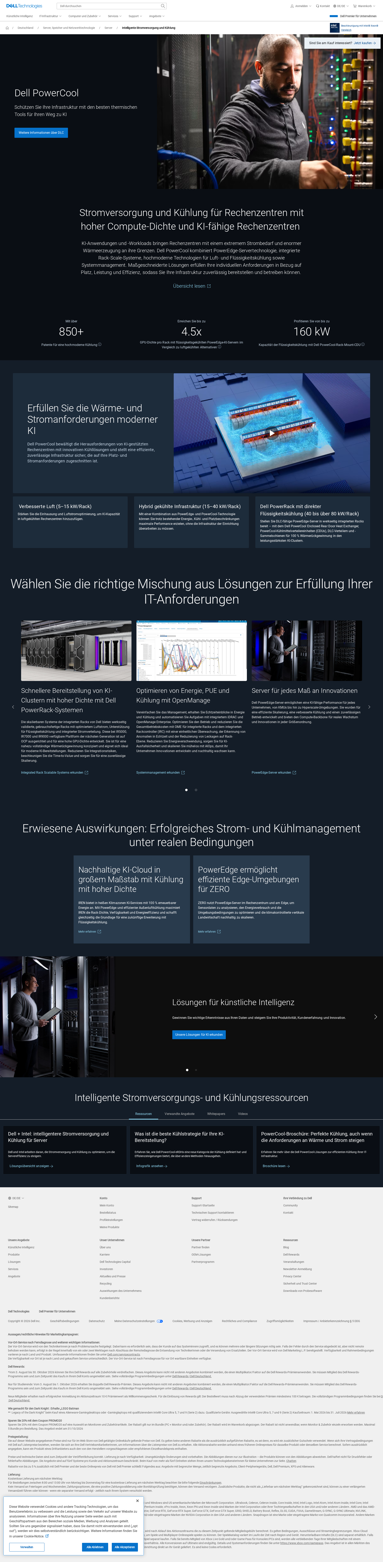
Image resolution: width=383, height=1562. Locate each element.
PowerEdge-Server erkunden (271, 772)
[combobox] (112, 6)
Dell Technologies (18, 1311)
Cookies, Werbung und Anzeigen (192, 1321)
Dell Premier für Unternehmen (358, 16)
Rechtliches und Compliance (239, 1321)
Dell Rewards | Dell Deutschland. (192, 1376)
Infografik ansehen (150, 1166)
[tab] (143, 1114)
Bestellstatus (108, 1212)
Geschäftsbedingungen (64, 1321)
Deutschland (25, 27)
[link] (323, 6)
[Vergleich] (334, 28)
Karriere (105, 1254)
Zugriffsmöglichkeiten (280, 1321)
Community (290, 1205)
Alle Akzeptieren (125, 1547)
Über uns (105, 1247)
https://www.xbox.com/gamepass (301, 1543)
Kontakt (288, 1212)
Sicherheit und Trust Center (300, 1283)
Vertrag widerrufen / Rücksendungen (215, 1220)
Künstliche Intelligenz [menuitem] (19, 16)
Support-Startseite (203, 1205)
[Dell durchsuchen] (163, 6)
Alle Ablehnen (95, 1547)
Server (108, 27)
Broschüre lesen (274, 1166)
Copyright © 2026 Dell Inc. (24, 1321)
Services (13, 1269)
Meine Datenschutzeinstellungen (134, 1321)
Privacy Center (292, 1276)
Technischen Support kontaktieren (213, 1212)
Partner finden (200, 1247)
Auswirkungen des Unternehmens (121, 1290)
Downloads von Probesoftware (302, 1290)
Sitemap (13, 1206)
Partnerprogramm (203, 1261)
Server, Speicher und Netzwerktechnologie (69, 27)
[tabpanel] (191, 1150)
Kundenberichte (109, 1298)
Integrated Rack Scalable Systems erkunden (52, 772)
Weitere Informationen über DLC (41, 133)
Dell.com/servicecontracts (123, 1354)
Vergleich (346, 30)
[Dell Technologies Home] (24, 6)
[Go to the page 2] (196, 790)
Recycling (106, 1283)
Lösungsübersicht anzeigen (30, 1166)
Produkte (14, 1254)
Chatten (291, 1460)
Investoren (106, 1269)
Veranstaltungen (293, 1261)
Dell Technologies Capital (115, 1261)
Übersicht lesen (189, 286)
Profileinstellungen (111, 1220)
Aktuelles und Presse (112, 1276)
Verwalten (26, 1547)
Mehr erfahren (87, 931)
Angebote (14, 1276)
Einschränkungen (210, 1482)
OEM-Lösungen (201, 1254)
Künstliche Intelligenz (21, 1247)
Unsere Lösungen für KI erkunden (199, 1035)
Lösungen (14, 1261)
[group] (76, 707)
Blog (286, 1247)
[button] (301, 6)
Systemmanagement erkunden (158, 772)
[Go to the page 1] (186, 790)
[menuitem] (50, 16)
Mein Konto (107, 1205)
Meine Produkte (109, 1227)
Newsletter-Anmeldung (297, 1269)
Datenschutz (97, 1321)
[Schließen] (137, 1500)
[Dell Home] (7, 27)
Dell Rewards (291, 1254)
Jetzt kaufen (363, 43)
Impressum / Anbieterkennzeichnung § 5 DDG (331, 1321)
